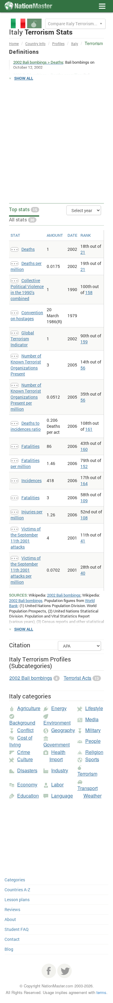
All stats (21, 219)
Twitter (64, 971)
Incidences (31, 480)
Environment (57, 722)
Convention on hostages (27, 315)
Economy (27, 784)
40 (82, 573)
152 (84, 466)
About (10, 919)
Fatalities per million (25, 463)
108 (84, 518)
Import (56, 759)
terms (101, 992)
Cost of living (20, 741)
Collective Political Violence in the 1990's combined (27, 289)
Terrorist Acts (77, 677)
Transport (87, 788)
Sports (92, 759)
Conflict (25, 730)
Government (56, 744)
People (93, 740)
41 (82, 541)
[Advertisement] (56, 142)
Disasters (27, 770)
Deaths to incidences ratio (26, 426)
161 (89, 429)
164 (84, 483)
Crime (23, 752)
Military (93, 730)
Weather (92, 795)
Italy (74, 43)
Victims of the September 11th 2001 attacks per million (26, 570)
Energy (59, 708)
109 (84, 500)
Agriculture (28, 708)
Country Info (35, 43)
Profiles (58, 43)
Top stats (23, 209)
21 (82, 252)
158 (89, 292)
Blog (9, 949)
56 (82, 368)
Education (28, 795)
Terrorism (87, 773)
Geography (63, 730)
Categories (15, 880)
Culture (25, 759)
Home (14, 43)
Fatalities (30, 446)
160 (84, 449)
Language (62, 795)
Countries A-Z (17, 889)
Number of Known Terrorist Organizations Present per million (26, 397)
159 (84, 342)
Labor (57, 784)
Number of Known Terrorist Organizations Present (26, 365)
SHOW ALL (23, 78)
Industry (59, 770)
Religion (94, 752)
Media (92, 719)
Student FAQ (17, 929)
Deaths (28, 249)
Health (58, 752)
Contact (12, 939)
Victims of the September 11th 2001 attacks (26, 538)
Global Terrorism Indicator (22, 339)
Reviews (12, 909)
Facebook (49, 971)
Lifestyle (94, 708)
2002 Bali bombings (63, 595)
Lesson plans (17, 899)
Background (22, 722)
